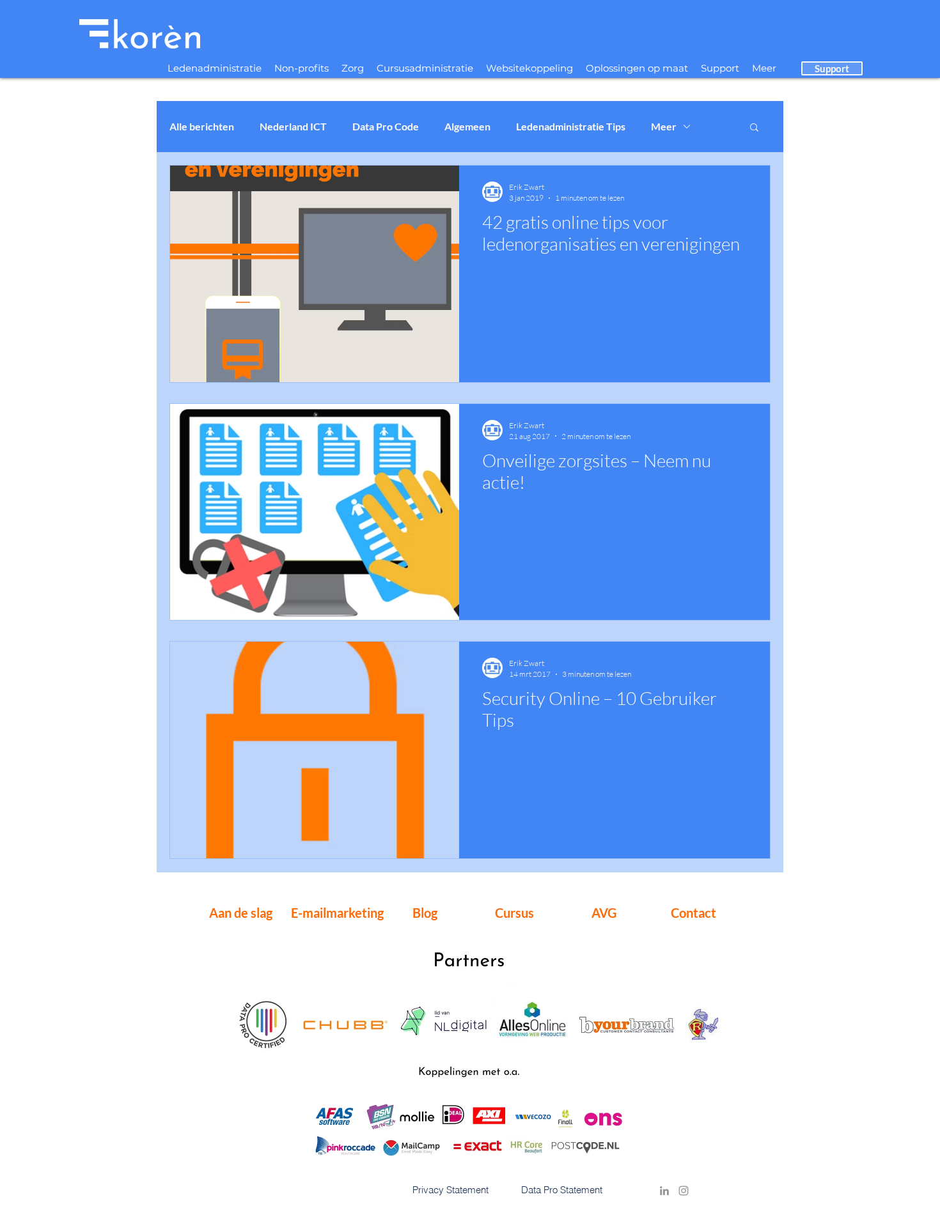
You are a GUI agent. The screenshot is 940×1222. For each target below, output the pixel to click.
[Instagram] (683, 1190)
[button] (754, 128)
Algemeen (467, 126)
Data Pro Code (385, 126)
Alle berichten (201, 126)
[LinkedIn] (664, 1190)
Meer (664, 126)
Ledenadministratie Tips (570, 126)
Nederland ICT (293, 126)
